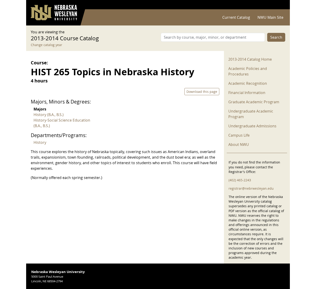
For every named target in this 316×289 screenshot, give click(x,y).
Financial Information (246, 92)
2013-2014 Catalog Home (250, 59)
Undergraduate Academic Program (250, 114)
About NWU (238, 144)
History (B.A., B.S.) (49, 114)
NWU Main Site (270, 17)
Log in (279, 5)
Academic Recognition (247, 83)
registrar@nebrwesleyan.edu (251, 188)
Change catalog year (46, 45)
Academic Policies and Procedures (247, 71)
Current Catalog (236, 17)
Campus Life (239, 135)
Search (276, 37)
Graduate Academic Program (253, 101)
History (40, 142)
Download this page (201, 91)
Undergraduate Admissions (252, 126)
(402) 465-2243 (240, 180)
